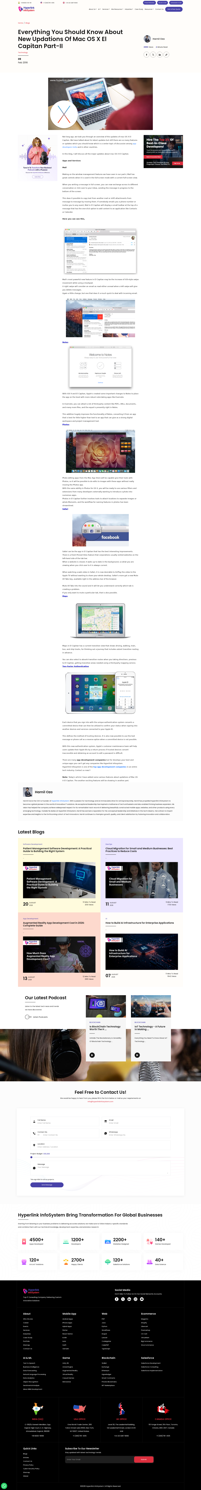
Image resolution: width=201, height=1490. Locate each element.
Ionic (64, 1341)
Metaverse (66, 1382)
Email (111, 1120)
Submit (144, 1459)
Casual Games (68, 1378)
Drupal (104, 1334)
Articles (26, 1457)
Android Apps (67, 1319)
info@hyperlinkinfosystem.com (100, 1101)
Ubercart (144, 1326)
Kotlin (64, 1337)
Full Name (42, 1120)
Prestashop (145, 1330)
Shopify (144, 1323)
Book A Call (162, 3)
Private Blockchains (109, 1382)
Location (41, 1144)
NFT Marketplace (108, 1385)
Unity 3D (65, 1363)
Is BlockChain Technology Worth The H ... (105, 1028)
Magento (144, 1319)
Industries (27, 1334)
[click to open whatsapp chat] (4, 1486)
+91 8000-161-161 (26, 3)
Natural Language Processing (34, 1374)
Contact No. (42, 1132)
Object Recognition (30, 1382)
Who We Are (28, 1319)
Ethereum (105, 1370)
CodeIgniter (106, 1341)
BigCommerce (146, 1341)
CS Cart (144, 1334)
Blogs (27, 23)
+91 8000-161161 (38, 1436)
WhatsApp (113, 1132)
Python (104, 1326)
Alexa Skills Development (32, 1389)
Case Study (139, 9)
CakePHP (105, 1345)
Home (20, 23)
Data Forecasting (30, 1370)
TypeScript (106, 1349)
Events (25, 1326)
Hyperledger (106, 1374)
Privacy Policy (28, 1465)
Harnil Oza (159, 39)
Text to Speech (29, 1363)
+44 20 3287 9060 (72, 3)
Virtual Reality (67, 1374)
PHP (103, 1319)
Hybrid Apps (67, 1326)
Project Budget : (36, 1153)
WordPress (106, 1330)
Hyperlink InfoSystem (60, 801)
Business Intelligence (31, 1367)
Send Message (47, 1185)
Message (41, 1164)
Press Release (149, 3)
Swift (64, 1345)
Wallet (104, 1363)
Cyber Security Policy (31, 1468)
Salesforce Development (151, 1363)
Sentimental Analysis (31, 1385)
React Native (67, 1334)
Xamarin (65, 1349)
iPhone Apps (67, 1323)
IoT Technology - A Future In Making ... (150, 1028)
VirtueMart (145, 1337)
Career (26, 1323)
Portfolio (26, 1341)
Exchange (105, 1367)
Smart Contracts (108, 1378)
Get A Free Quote (174, 9)
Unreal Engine (67, 1367)
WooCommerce (147, 1345)
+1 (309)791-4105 (48, 3)
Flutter (65, 1330)
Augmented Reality (70, 1370)
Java (104, 1323)
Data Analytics (28, 1378)
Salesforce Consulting (149, 1367)
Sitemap (26, 1345)
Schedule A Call (176, 3)
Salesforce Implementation (152, 1370)
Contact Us (159, 9)
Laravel (104, 1337)
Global (25, 1476)
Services (26, 1330)
